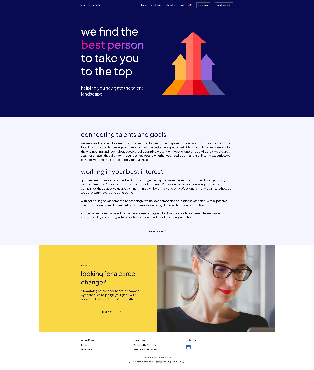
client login (203, 5)
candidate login (224, 5)
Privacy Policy (87, 349)
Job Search (86, 345)
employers (156, 5)
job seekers (171, 5)
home (143, 5)
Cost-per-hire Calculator (145, 345)
